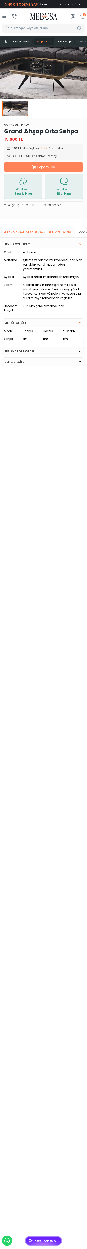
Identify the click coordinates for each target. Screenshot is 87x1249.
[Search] (80, 28)
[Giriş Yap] (73, 16)
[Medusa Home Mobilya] (43, 16)
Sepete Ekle (46, 167)
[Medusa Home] (5, 41)
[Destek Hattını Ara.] (14, 16)
